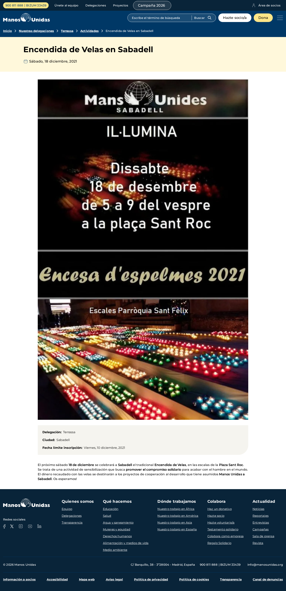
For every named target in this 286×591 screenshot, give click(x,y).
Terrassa (67, 31)
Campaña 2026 (151, 5)
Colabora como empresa (225, 536)
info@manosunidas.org (265, 564)
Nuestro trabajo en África (175, 509)
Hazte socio (215, 516)
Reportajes (260, 516)
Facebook (4, 526)
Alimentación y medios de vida (126, 543)
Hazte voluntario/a (221, 522)
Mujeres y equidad (116, 529)
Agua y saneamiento (118, 522)
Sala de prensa (263, 536)
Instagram (20, 526)
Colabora (216, 501)
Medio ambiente (115, 550)
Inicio (7, 31)
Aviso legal (114, 579)
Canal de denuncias (268, 579)
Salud (107, 516)
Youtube (30, 526)
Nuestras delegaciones (36, 31)
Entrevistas (261, 522)
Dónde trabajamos (176, 501)
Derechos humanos (117, 536)
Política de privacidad (151, 579)
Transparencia (72, 522)
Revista (258, 543)
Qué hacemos (117, 501)
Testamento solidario (222, 529)
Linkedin (39, 526)
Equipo (67, 509)
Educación (110, 509)
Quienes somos (78, 501)
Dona (263, 18)
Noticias (258, 509)
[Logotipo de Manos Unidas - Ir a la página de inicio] (26, 20)
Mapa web (87, 579)
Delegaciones (95, 5)
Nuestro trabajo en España (177, 529)
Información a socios (19, 579)
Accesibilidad (57, 579)
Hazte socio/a (235, 18)
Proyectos (120, 5)
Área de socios (269, 5)
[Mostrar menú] (279, 18)
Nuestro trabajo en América (177, 516)
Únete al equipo (66, 5)
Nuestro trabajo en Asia (174, 522)
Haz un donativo (219, 509)
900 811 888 (14, 5)
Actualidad (264, 501)
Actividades (89, 31)
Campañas (261, 529)
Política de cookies (194, 579)
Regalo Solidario (219, 543)
